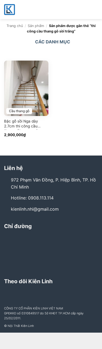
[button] (94, 9)
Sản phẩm (36, 26)
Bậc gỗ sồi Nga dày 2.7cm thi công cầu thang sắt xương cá (21, 124)
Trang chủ (15, 26)
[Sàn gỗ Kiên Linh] (31, 9)
